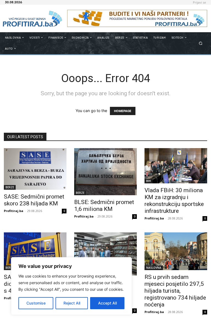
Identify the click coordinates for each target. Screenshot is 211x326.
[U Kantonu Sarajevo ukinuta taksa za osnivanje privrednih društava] (105, 254)
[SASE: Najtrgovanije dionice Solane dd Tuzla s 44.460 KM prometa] (35, 251)
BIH (148, 181)
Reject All (71, 303)
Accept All (107, 303)
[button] (200, 43)
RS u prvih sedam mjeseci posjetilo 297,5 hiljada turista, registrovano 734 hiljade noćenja (175, 291)
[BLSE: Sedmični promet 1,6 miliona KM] (105, 171)
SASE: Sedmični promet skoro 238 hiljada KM (34, 200)
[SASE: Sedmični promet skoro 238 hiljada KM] (35, 169)
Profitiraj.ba (13, 211)
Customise (36, 303)
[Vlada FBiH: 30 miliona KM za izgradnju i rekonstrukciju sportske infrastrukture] (176, 165)
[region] (71, 286)
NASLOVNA (153, 268)
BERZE (9, 187)
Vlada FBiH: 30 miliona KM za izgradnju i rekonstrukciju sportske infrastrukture (174, 200)
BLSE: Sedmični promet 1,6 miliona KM (104, 205)
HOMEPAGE (122, 111)
